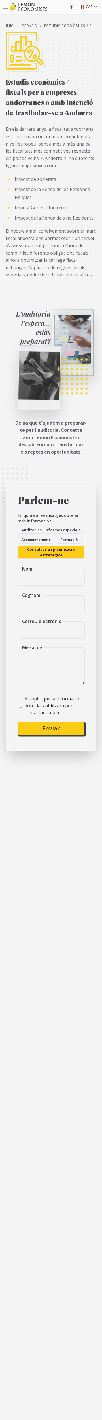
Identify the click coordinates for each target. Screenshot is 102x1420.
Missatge (32, 647)
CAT (89, 6)
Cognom (31, 595)
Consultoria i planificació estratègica (51, 552)
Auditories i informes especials (50, 529)
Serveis (29, 25)
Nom (27, 569)
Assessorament (36, 539)
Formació (69, 539)
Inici (10, 25)
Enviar (51, 728)
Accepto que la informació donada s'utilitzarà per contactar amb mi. (52, 706)
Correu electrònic (41, 621)
